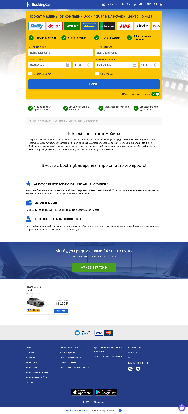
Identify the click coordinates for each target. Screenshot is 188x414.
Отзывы (29, 382)
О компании (31, 352)
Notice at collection (76, 410)
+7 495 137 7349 (94, 268)
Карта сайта (31, 362)
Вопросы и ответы (68, 362)
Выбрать (61, 311)
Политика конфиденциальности (74, 367)
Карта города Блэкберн (36, 377)
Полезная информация (70, 357)
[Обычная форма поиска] (155, 94)
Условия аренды (67, 352)
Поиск (94, 84)
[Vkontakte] (130, 369)
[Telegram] (138, 369)
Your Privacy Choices (103, 410)
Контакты (30, 357)
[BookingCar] (38, 4)
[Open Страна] (161, 4)
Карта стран (31, 367)
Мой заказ (112, 4)
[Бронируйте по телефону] (134, 4)
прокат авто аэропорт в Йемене (108, 356)
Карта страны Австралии (37, 372)
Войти (127, 4)
